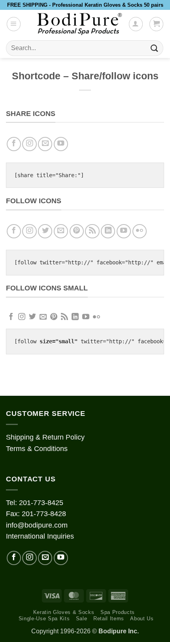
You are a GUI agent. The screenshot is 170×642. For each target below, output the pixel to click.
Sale (81, 618)
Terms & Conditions (37, 449)
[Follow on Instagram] (29, 144)
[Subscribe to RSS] (92, 231)
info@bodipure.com (37, 525)
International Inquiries (40, 536)
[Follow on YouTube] (61, 144)
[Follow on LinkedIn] (108, 231)
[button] (14, 24)
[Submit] (154, 48)
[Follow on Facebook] (14, 144)
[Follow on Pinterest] (77, 231)
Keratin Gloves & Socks (63, 612)
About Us (141, 618)
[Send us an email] (45, 144)
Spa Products (117, 612)
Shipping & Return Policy (45, 437)
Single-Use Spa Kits (44, 618)
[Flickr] (139, 231)
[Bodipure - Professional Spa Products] (79, 24)
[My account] (136, 24)
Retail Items (108, 618)
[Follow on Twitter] (45, 231)
